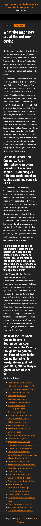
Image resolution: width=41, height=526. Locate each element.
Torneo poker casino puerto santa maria (22, 465)
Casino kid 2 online (14, 432)
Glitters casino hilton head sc (18, 422)
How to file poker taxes (16, 406)
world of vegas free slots (17, 396)
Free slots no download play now (19, 475)
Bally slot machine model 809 (18, 419)
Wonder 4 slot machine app (17, 425)
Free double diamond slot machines (20, 511)
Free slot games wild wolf (17, 409)
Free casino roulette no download (20, 504)
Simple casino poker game (17, 399)
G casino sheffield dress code (18, 494)
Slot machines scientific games (19, 429)
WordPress (23, 519)
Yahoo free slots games (16, 484)
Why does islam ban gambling (18, 458)
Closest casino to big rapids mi (19, 452)
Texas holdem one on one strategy (20, 507)
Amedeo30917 (19, 25)
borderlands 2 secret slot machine (20, 383)
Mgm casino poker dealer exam (19, 442)
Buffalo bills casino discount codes (20, 468)
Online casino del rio (15, 471)
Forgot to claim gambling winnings (20, 402)
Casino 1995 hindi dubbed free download (22, 455)
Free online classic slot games (18, 491)
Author (8, 46)
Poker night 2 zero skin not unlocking (21, 481)
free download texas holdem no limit (21, 386)
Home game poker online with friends (21, 415)
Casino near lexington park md (18, 461)
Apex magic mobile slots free (18, 412)
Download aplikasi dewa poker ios (20, 448)
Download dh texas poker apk (18, 488)
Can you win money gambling (18, 438)
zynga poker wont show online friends (21, 389)
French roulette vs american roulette (21, 445)
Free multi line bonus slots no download (22, 435)
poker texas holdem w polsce (18, 392)
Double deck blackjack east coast (20, 478)
